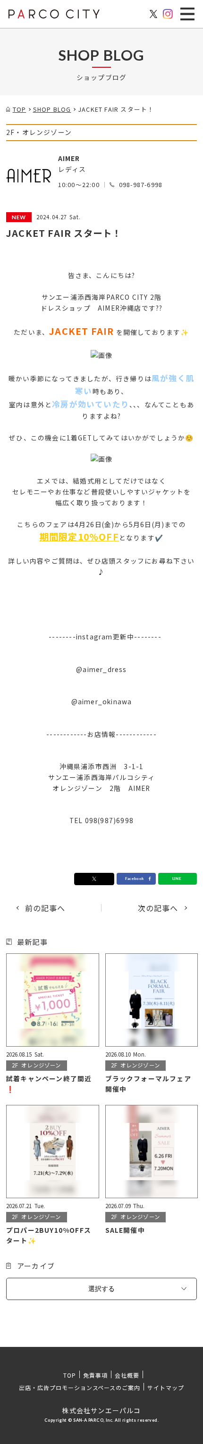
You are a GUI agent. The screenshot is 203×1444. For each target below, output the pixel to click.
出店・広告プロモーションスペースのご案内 (79, 1387)
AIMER (69, 158)
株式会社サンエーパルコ (101, 1410)
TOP (69, 1375)
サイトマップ (165, 1387)
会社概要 (127, 1375)
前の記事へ (45, 908)
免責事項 (95, 1375)
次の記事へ (158, 908)
